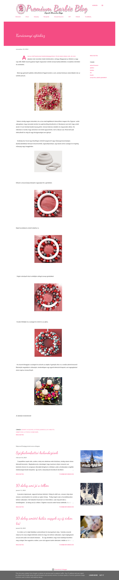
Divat (27, 16)
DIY (70, 16)
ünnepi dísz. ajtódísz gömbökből (98, 77)
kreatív (92, 75)
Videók (78, 16)
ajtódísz (92, 67)
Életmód (18, 16)
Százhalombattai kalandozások (37, 452)
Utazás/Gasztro (59, 16)
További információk (66, 474)
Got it (101, 575)
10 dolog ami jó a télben (32, 485)
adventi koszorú (94, 65)
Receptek (46, 16)
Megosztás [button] (94, 55)
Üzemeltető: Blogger (60, 569)
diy (91, 72)
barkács (92, 70)
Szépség (36, 16)
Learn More (93, 575)
